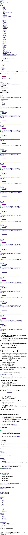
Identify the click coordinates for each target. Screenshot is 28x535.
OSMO (2, 499)
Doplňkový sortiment (5, 27)
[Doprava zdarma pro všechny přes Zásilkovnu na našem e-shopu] (5, 474)
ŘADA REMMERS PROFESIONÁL (7, 52)
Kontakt (4, 56)
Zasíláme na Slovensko (4, 510)
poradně (10, 359)
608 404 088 (8, 58)
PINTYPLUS (4, 46)
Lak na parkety (3, 515)
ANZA (4, 40)
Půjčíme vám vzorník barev (6, 50)
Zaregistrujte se (3, 465)
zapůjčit (24, 385)
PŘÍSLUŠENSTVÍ (4, 20)
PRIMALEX (4, 36)
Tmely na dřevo (5, 24)
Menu (1, 4)
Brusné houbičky (5, 25)
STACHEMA (4, 29)
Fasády (4, 8)
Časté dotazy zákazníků (3, 522)
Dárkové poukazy (5, 51)
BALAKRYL (4, 35)
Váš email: (2, 444)
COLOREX (4, 33)
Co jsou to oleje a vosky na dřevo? (6, 523)
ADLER (3, 501)
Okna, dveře (4, 9)
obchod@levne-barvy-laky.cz (3, 488)
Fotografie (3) (3, 103)
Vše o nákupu (2, 5)
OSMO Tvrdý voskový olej (16, 436)
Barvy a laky (3, 6)
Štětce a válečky (5, 22)
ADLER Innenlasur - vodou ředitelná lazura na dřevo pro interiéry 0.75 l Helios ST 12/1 (10, 97)
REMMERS (4, 30)
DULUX (4, 43)
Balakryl (3, 504)
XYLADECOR (5, 42)
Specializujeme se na (2, 498)
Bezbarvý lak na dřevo (4, 519)
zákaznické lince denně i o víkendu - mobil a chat (13, 421)
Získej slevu (3, 105)
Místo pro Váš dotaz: (3, 446)
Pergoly (4, 11)
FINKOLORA (5, 45)
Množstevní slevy (2, 493)
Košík (1, 1)
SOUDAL (4, 37)
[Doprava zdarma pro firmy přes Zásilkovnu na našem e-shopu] (5, 468)
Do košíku (2, 100)
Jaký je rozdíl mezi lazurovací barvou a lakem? (7, 524)
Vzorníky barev (5, 28)
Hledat (1, 3)
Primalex (3, 503)
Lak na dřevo (3, 516)
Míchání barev (5, 53)
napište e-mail (12, 84)
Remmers (3, 500)
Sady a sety (4, 26)
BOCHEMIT (4, 39)
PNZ (3, 44)
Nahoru (1, 526)
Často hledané (2, 514)
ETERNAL (4, 41)
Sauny (4, 17)
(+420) (5, 84)
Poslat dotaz (3, 104)
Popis (2, 102)
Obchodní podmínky (4, 511)
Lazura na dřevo (4, 518)
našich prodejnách (16, 385)
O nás (4, 48)
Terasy (4, 10)
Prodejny (4, 57)
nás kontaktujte (5, 466)
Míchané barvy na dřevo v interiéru (7, 16)
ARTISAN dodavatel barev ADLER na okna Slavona (9, 55)
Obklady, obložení (5, 15)
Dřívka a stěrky (5, 21)
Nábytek (4, 14)
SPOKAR (4, 31)
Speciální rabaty (2, 494)
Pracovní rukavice (5, 23)
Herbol (2, 502)
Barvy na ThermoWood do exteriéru (7, 12)
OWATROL (4, 47)
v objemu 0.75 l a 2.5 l (9, 392)
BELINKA (4, 38)
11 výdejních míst (2, 492)
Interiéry (4, 13)
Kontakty (3, 509)
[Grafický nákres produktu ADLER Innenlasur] (6, 374)
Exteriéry (4, 7)
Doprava (4, 49)
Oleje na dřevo (3, 517)
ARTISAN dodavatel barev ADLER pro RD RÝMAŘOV (10, 54)
